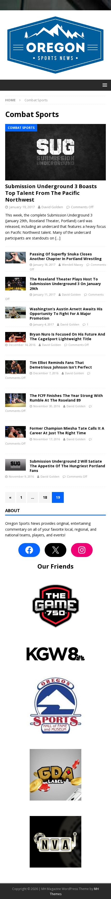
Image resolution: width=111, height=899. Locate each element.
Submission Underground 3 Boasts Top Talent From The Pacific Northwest (51, 193)
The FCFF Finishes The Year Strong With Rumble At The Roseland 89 (66, 398)
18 (45, 497)
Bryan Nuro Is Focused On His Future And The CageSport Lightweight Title (67, 336)
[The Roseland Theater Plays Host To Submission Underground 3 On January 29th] (15, 283)
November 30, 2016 (46, 406)
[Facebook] (29, 550)
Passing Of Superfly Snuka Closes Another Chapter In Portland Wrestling (66, 256)
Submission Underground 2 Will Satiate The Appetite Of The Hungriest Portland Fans (67, 466)
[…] (57, 238)
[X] (55, 550)
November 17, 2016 (46, 439)
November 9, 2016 (21, 476)
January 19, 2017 (22, 207)
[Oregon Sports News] (55, 76)
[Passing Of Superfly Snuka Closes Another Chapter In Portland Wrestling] (15, 257)
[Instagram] (82, 550)
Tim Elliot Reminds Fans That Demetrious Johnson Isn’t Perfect (61, 365)
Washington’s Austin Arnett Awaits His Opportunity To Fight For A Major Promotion (66, 313)
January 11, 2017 (44, 294)
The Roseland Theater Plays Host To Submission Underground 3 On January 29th (65, 284)
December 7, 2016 (45, 373)
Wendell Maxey (72, 265)
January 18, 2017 (44, 265)
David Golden (52, 207)
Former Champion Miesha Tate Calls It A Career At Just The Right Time (67, 430)
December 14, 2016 (22, 345)
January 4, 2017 (43, 324)
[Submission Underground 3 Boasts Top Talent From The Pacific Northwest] (55, 152)
